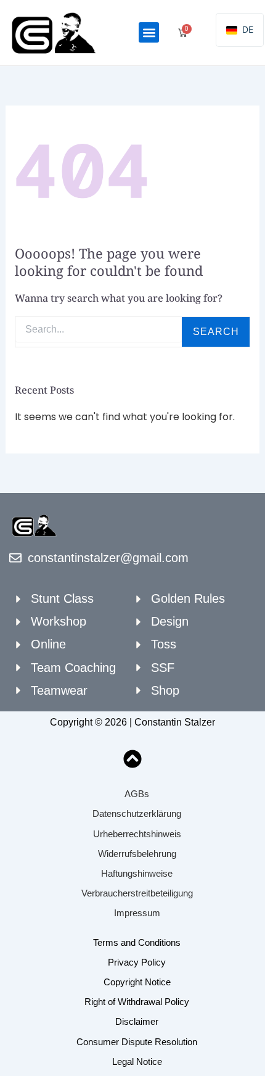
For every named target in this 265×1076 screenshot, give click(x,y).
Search (216, 331)
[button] (149, 32)
